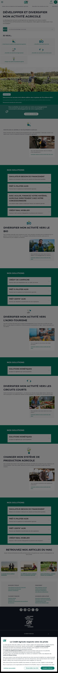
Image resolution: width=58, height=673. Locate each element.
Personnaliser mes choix (32, 668)
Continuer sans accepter (9, 668)
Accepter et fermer (48, 668)
